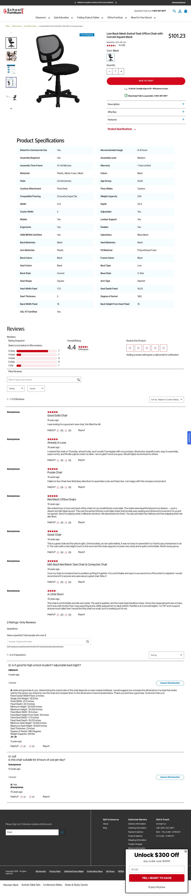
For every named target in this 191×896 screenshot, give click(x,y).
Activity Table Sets (31, 885)
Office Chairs (17, 26)
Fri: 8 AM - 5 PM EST (165, 836)
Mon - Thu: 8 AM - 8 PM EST (168, 832)
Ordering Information (137, 828)
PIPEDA (121, 871)
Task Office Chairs (30, 26)
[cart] (186, 12)
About (105, 824)
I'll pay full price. (156, 887)
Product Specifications (120, 129)
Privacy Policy (55, 871)
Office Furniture (115, 18)
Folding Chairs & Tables (88, 18)
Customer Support (179, 2)
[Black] (111, 58)
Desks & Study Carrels (76, 885)
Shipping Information (137, 840)
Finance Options (135, 836)
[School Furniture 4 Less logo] (13, 11)
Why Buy (112, 112)
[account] (179, 11)
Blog (105, 828)
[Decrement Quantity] (109, 71)
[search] (174, 11)
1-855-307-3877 (159, 11)
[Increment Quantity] (121, 71)
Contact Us (161, 824)
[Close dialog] (185, 851)
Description (114, 104)
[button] (11, 43)
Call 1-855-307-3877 (165, 828)
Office (8, 26)
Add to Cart (146, 81)
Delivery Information (137, 824)
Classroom (41, 18)
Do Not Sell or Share (95, 871)
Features (112, 120)
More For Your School (141, 18)
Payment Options (135, 832)
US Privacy (110, 871)
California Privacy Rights (74, 871)
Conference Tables (52, 885)
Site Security (41, 871)
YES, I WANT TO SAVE (156, 878)
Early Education (61, 18)
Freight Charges (135, 844)
